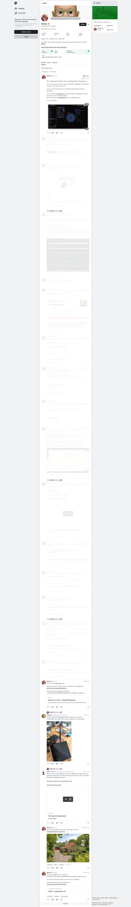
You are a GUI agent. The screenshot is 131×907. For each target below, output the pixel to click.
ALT (87, 128)
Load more (65, 903)
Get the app (104, 902)
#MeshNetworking (66, 781)
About (102, 897)
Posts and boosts (46, 68)
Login (26, 36)
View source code (102, 904)
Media (49, 62)
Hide (86, 104)
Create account (26, 32)
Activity (43, 62)
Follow (83, 24)
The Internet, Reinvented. (54, 785)
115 (55, 35)
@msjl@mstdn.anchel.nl (47, 26)
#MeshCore (57, 781)
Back (45, 3)
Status (106, 897)
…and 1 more (68, 864)
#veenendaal (52, 71)
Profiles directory (113, 897)
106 (43, 35)
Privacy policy (96, 899)
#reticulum (44, 71)
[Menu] (88, 24)
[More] (88, 132)
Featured (54, 62)
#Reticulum (50, 781)
